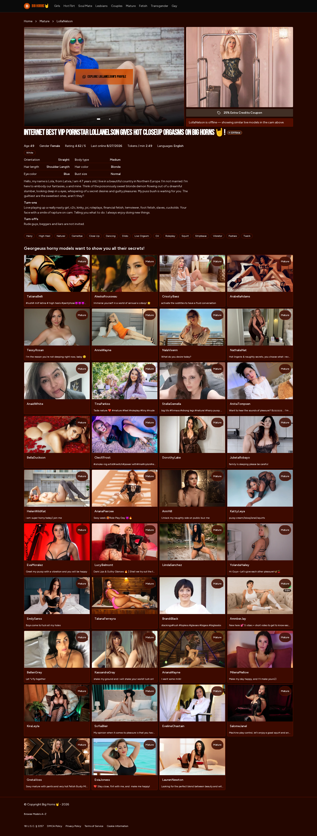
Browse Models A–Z (35, 814)
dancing (111, 235)
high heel (44, 235)
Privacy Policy (73, 826)
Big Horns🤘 (37, 6)
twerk (246, 235)
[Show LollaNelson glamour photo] (110, 119)
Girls (57, 6)
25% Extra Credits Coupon (245, 114)
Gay (174, 6)
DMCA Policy (54, 826)
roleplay (170, 235)
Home (28, 21)
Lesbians (102, 6)
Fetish (143, 6)
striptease (201, 235)
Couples (116, 6)
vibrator (217, 235)
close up (94, 235)
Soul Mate (85, 6)
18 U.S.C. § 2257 (34, 826)
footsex (233, 235)
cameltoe (77, 235)
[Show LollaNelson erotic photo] (98, 119)
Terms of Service (94, 826)
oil (157, 235)
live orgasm (142, 235)
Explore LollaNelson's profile (107, 78)
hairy (29, 235)
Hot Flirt (69, 6)
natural (61, 235)
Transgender (159, 6)
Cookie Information (117, 826)
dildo (125, 235)
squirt (185, 235)
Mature (131, 6)
